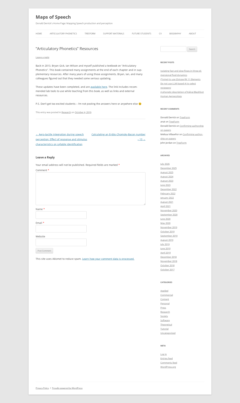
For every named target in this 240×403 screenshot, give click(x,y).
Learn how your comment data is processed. (108, 258)
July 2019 (165, 244)
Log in (163, 354)
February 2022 (167, 193)
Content (164, 299)
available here (98, 86)
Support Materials (113, 33)
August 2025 (166, 172)
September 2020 (168, 214)
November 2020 (168, 210)
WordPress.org (168, 366)
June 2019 (165, 248)
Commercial (166, 295)
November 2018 (168, 261)
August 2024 (166, 176)
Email (40, 222)
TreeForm (90, 33)
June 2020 (165, 218)
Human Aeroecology (171, 96)
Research (66, 112)
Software (165, 320)
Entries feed (166, 358)
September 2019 (168, 235)
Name (40, 209)
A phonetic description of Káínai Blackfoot (182, 92)
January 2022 (167, 197)
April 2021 (165, 206)
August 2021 (166, 202)
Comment (42, 170)
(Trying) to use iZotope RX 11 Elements (180, 79)
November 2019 (168, 227)
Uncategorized (168, 333)
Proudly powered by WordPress (67, 388)
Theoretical (166, 324)
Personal (165, 303)
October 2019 (167, 231)
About (192, 33)
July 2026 (165, 163)
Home (39, 33)
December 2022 (168, 189)
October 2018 (167, 265)
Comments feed (168, 362)
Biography (175, 33)
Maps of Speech (53, 17)
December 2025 (168, 168)
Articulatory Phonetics (63, 33)
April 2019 (165, 252)
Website (40, 236)
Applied (164, 290)
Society (164, 316)
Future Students (141, 33)
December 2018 (168, 257)
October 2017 (167, 269)
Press (163, 307)
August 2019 (166, 240)
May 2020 (165, 223)
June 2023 (165, 185)
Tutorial (164, 328)
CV (160, 33)
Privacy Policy (42, 388)
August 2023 (166, 180)
